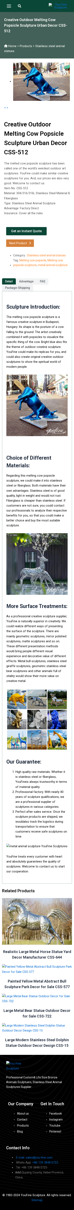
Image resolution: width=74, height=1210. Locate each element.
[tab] (9, 281)
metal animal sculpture (53, 265)
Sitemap (37, 1200)
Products (26, 46)
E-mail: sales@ (34, 1157)
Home (12, 46)
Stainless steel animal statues (46, 255)
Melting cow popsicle (32, 260)
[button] (20, 6)
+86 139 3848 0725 (45, 1162)
